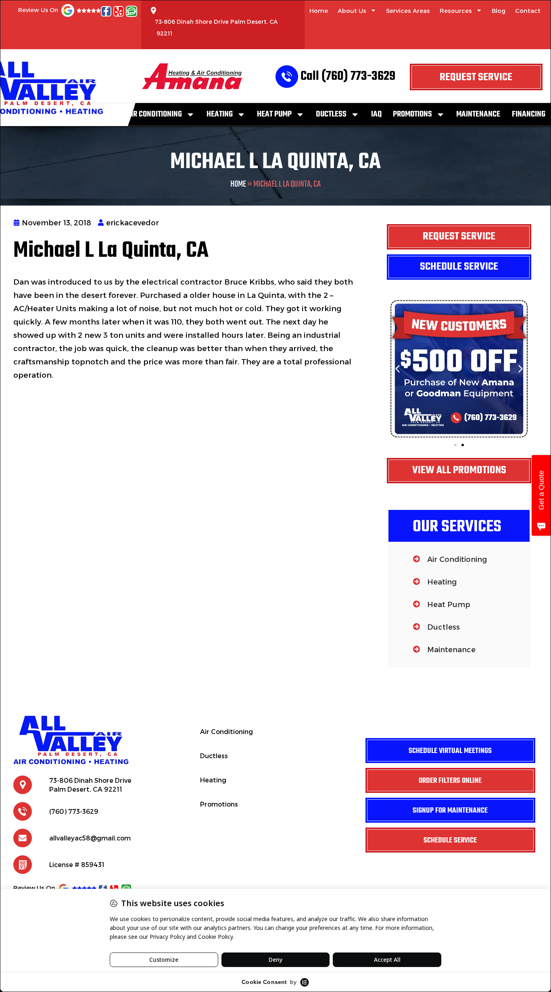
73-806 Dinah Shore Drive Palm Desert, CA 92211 (216, 27)
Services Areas (408, 10)
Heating (220, 114)
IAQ (376, 114)
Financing (528, 114)
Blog (498, 10)
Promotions (412, 114)
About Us (352, 10)
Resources (456, 10)
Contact (528, 10)
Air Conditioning (154, 114)
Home (318, 10)
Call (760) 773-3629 (348, 76)
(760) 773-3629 (73, 811)
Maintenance (478, 114)
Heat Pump (274, 114)
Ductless (331, 114)
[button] (397, 369)
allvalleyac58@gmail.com (90, 838)
